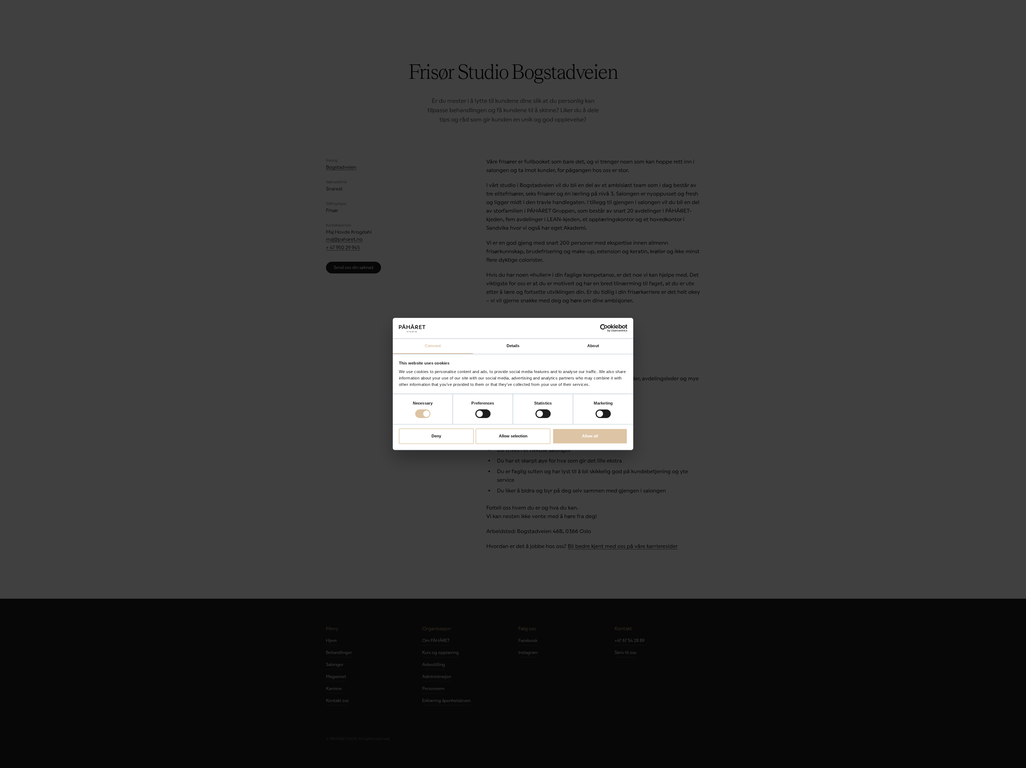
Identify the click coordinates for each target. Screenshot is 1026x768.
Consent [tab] (433, 345)
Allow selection (513, 436)
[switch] (483, 414)
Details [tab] (513, 345)
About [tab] (593, 345)
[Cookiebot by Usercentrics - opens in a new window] (604, 328)
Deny (436, 436)
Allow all (590, 436)
